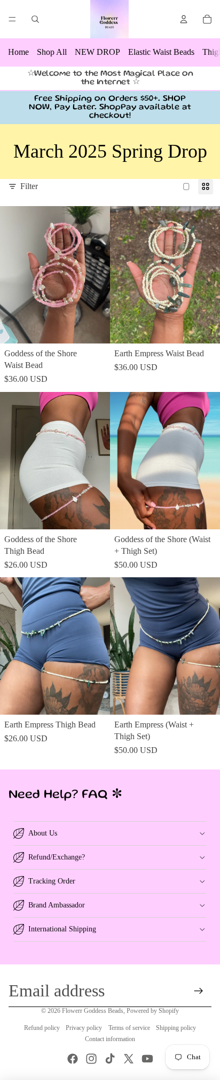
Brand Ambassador (56, 905)
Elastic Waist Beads (161, 51)
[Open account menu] (183, 19)
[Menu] (12, 19)
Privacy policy (84, 1028)
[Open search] (35, 19)
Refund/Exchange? (56, 857)
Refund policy (42, 1028)
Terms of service (129, 1028)
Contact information (110, 1039)
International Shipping (62, 929)
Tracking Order (51, 881)
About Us (42, 833)
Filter (29, 186)
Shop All (52, 51)
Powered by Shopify (153, 1010)
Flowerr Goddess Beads (92, 1010)
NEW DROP (97, 51)
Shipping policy (176, 1028)
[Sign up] (198, 990)
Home (18, 51)
